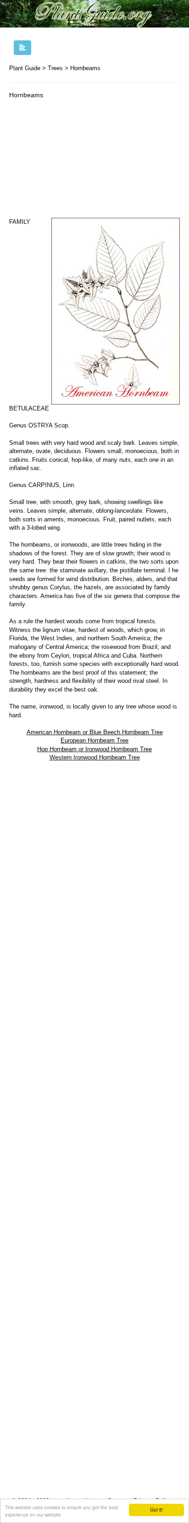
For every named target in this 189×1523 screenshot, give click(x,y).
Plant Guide (24, 68)
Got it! (156, 1509)
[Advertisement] (94, 160)
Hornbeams (85, 68)
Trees (55, 68)
